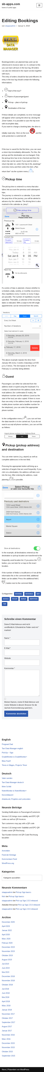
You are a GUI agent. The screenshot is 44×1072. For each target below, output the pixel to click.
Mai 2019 (5, 972)
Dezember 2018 (8, 976)
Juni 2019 (6, 968)
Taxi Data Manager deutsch (13, 782)
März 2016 (6, 1039)
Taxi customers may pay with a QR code (18, 823)
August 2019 (7, 960)
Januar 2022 (7, 930)
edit (38, 594)
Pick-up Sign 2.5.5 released (27, 901)
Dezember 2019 (8, 947)
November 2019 (8, 951)
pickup (14, 599)
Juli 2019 (5, 964)
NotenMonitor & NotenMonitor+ (14, 791)
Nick (4, 896)
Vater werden (7, 778)
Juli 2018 (5, 989)
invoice (6, 599)
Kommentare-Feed (9, 859)
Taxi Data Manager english (12, 748)
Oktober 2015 (7, 1051)
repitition (33, 599)
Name (7, 638)
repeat (23, 599)
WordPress (24, 1069)
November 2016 (8, 1035)
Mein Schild (6, 786)
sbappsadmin (10, 26)
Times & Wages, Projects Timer (14, 765)
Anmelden (6, 851)
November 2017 (8, 1014)
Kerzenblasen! (7, 795)
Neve (4, 1069)
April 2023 (6, 926)
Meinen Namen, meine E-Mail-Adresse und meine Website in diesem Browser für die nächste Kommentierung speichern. (21, 705)
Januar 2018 (7, 1010)
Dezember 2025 (8, 922)
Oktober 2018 (7, 985)
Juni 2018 (6, 993)
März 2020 (6, 939)
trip (4, 604)
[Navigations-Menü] (39, 5)
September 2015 (8, 1056)
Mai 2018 (5, 997)
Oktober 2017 (7, 1018)
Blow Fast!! (6, 761)
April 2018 (6, 1001)
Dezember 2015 (8, 1043)
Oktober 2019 (7, 955)
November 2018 (8, 980)
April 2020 (6, 934)
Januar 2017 (7, 1031)
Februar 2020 (7, 943)
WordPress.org (8, 863)
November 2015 (8, 1047)
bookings (29, 594)
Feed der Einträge (9, 855)
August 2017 (7, 1026)
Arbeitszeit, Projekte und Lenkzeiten (16, 799)
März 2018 (6, 1006)
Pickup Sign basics (23, 892)
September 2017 (8, 1022)
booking (18, 594)
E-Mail (7, 648)
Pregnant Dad (7, 744)
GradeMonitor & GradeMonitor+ (14, 757)
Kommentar (9, 668)
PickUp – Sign (7, 753)
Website (7, 658)
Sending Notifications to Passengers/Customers (21, 812)
